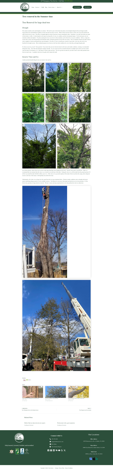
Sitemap (56, 468)
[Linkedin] (54, 450)
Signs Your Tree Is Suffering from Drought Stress (30, 398)
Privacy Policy (61, 468)
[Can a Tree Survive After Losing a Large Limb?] (79, 392)
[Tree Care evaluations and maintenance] (56, 392)
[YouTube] (59, 450)
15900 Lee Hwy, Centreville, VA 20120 (93, 454)
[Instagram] (51, 450)
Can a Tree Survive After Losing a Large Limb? (76, 398)
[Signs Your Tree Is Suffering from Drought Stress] (33, 392)
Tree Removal (26, 425)
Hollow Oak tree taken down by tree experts (34, 423)
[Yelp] (62, 450)
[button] (38, 7)
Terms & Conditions (69, 468)
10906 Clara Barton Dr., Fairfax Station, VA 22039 (94, 447)
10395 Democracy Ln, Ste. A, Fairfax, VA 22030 (93, 441)
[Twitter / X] (65, 450)
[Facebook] (48, 450)
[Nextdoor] (56, 450)
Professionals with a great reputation (66, 423)
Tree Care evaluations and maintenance (51, 398)
